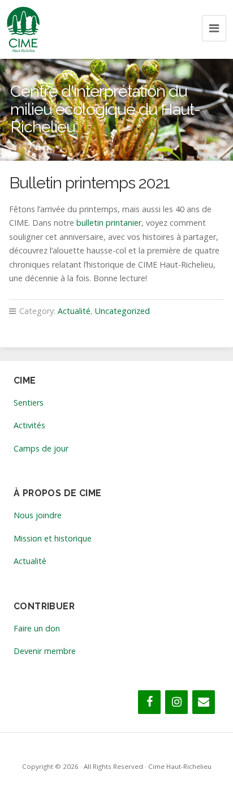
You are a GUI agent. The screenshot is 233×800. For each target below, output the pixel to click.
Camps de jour (41, 448)
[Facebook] (149, 702)
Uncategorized (122, 311)
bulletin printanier (108, 222)
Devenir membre (45, 651)
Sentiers (29, 402)
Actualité (74, 311)
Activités (29, 425)
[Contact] (203, 702)
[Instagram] (176, 702)
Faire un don (37, 628)
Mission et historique (53, 538)
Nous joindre (38, 515)
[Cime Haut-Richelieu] (23, 29)
